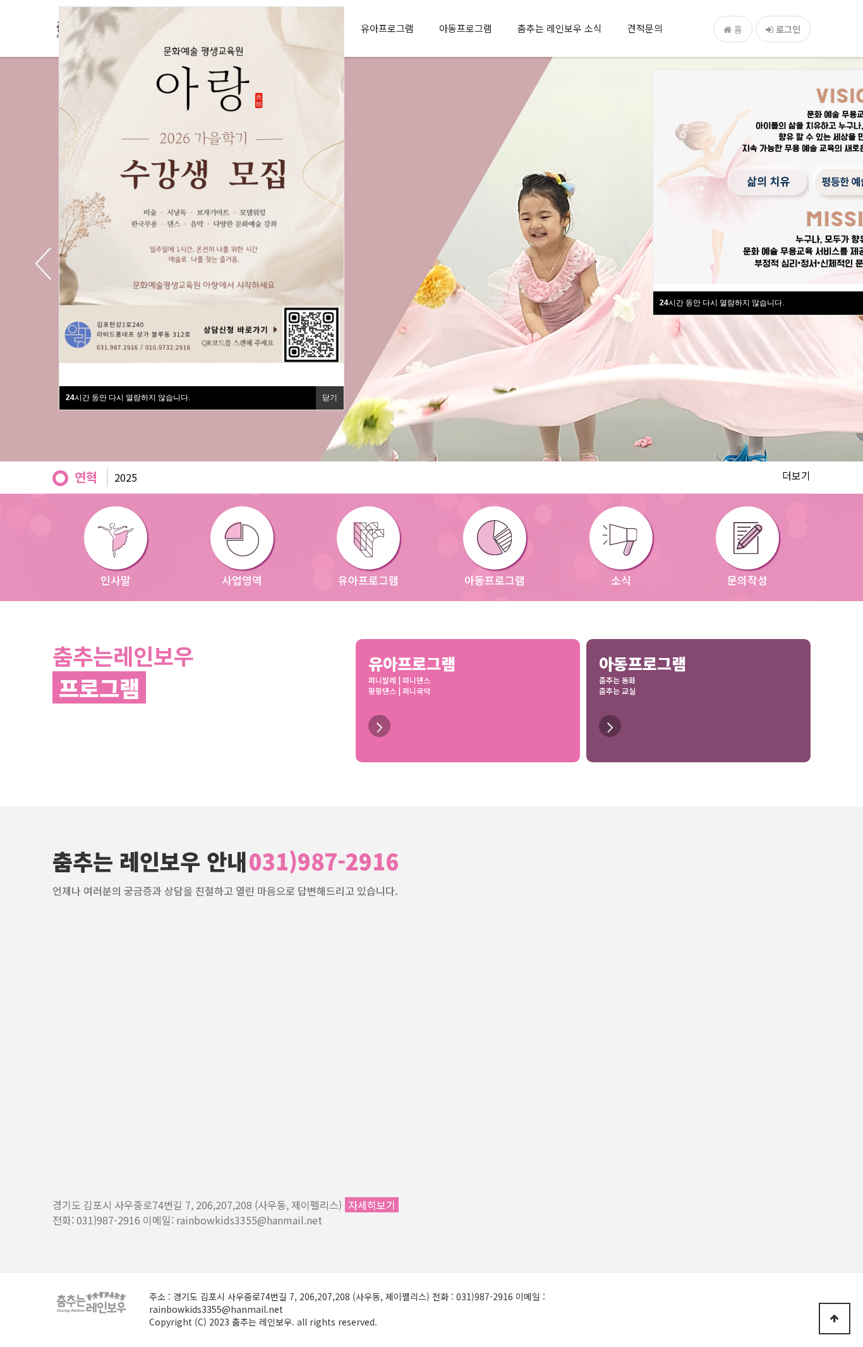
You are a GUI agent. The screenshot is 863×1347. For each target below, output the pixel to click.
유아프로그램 (387, 28)
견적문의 (645, 28)
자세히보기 (371, 1204)
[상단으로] (834, 1318)
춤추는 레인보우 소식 (559, 28)
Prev (31, 263)
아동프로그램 (465, 28)
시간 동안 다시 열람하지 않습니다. (722, 302)
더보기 (796, 475)
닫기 (329, 397)
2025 (125, 477)
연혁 (86, 477)
